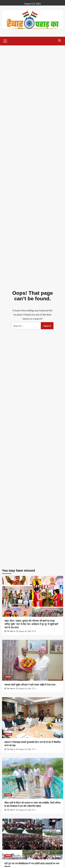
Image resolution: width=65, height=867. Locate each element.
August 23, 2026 (25, 631)
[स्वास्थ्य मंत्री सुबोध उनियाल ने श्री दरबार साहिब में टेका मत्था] (32, 660)
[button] (5, 41)
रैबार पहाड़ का (11, 631)
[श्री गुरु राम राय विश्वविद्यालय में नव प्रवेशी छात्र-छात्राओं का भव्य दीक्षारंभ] (32, 839)
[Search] (60, 40)
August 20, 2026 (25, 749)
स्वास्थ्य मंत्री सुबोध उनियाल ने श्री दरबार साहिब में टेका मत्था (29, 684)
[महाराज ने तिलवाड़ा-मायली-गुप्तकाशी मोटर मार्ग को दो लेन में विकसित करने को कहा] (32, 717)
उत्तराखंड (8, 613)
